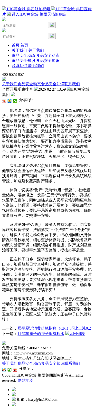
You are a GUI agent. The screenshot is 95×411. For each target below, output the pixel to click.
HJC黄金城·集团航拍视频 (28, 9)
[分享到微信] (15, 101)
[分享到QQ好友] (4, 370)
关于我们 (10, 84)
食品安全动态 (29, 84)
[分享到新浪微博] (4, 101)
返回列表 (77, 334)
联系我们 (72, 84)
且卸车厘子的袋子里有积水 (41, 334)
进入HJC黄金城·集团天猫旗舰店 (39, 14)
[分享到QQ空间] (10, 101)
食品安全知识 (52, 84)
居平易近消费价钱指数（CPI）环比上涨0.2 (54, 328)
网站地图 (25, 380)
